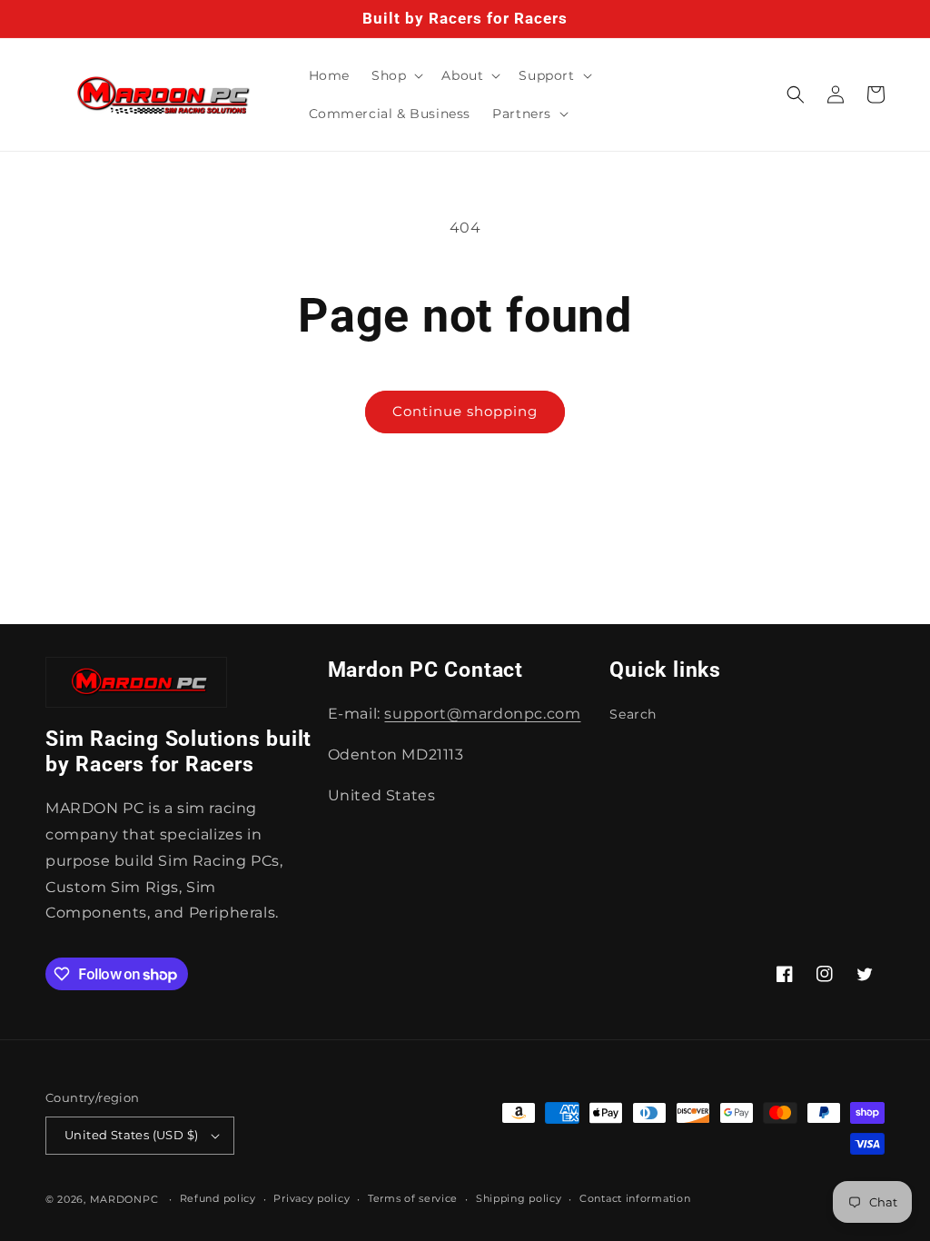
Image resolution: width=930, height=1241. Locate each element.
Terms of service (413, 1198)
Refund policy (218, 1198)
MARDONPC (124, 1199)
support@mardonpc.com (482, 713)
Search (633, 714)
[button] (395, 75)
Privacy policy (311, 1198)
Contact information (634, 1198)
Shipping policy (519, 1198)
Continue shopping (465, 411)
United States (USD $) (131, 1134)
